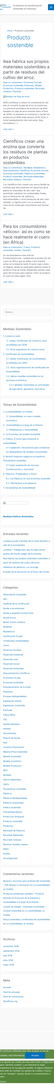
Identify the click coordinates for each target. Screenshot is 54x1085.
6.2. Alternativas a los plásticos (21, 483)
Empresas (29, 85)
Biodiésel (28, 167)
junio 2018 (8, 960)
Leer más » (8, 129)
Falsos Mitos (9, 715)
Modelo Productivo (12, 766)
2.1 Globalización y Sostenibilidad (22, 430)
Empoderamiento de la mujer (17, 687)
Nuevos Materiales (12, 779)
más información (17, 1055)
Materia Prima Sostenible (15, 752)
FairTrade (7, 710)
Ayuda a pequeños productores (18, 613)
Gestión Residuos (11, 724)
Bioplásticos (39, 167)
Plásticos (7, 793)
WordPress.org (10, 1001)
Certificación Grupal (12, 636)
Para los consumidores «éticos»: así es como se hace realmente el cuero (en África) (26, 234)
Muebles (7, 775)
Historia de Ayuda (11, 738)
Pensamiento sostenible (14, 789)
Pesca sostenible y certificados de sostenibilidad (26, 919)
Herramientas (9, 733)
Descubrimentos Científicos (16, 170)
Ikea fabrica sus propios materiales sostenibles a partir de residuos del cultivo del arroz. (26, 69)
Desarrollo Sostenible (13, 668)
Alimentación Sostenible (14, 594)
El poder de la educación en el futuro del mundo (26, 572)
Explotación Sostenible (14, 705)
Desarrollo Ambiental (13, 654)
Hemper (7, 728)
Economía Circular (32, 82)
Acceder (7, 987)
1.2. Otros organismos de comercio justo (25, 349)
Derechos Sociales (12, 650)
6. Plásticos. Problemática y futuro (20, 474)
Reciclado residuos (12, 179)
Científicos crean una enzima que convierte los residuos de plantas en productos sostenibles (25, 152)
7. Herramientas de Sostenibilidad (19, 488)
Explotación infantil (12, 701)
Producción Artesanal (13, 816)
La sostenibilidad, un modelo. (20, 923)
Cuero (27, 247)
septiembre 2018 (11, 951)
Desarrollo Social (11, 664)
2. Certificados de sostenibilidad (18, 354)
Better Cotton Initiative (14, 622)
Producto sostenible (24, 88)
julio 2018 (7, 955)
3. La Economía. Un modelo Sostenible (21, 434)
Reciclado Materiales (34, 176)
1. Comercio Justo (11, 336)
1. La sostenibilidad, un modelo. (18, 411)
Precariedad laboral (12, 812)
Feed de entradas (11, 992)
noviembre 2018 (11, 946)
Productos (8, 826)
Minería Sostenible (12, 756)
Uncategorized (10, 858)
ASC (5, 599)
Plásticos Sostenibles (34, 173)
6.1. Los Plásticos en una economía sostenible (28, 478)
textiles (17, 250)
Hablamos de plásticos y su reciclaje (20, 567)
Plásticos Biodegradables (15, 798)
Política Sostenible (12, 807)
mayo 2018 (8, 965)
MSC (5, 770)
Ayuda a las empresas (13, 608)
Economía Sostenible (13, 85)
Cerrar (3, 1081)
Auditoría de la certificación (16, 603)
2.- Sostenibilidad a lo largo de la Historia (22, 425)
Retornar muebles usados (15, 844)
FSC (5, 719)
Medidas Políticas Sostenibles (18, 516)
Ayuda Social (9, 617)
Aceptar (35, 1055)
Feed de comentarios (13, 996)
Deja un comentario (12, 82)
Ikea (5, 742)
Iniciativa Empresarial (13, 747)
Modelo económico (12, 761)
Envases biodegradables (15, 696)
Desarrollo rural (10, 659)
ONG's (6, 784)
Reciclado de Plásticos (14, 830)
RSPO (6, 849)
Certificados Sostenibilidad (16, 641)
